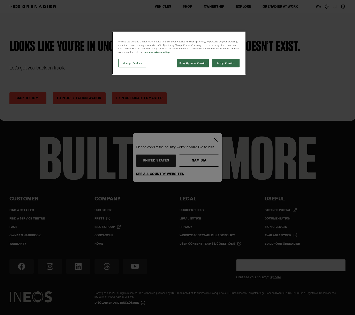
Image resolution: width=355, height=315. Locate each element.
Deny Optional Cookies (192, 63)
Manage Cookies (132, 63)
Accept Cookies (226, 63)
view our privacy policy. (156, 51)
